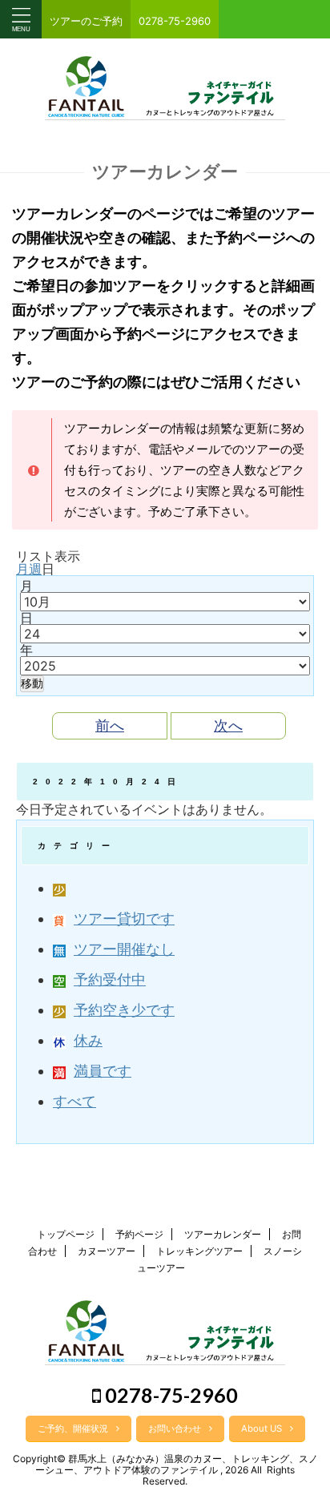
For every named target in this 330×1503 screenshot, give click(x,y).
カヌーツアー (106, 1251)
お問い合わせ (174, 1428)
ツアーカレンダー (222, 1234)
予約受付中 (110, 979)
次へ (228, 725)
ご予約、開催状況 (73, 1428)
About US (261, 1428)
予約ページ (139, 1234)
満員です (102, 1070)
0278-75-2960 (169, 1395)
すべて (74, 1101)
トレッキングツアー (199, 1251)
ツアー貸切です (124, 918)
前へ (109, 725)
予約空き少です (124, 1009)
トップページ (66, 1234)
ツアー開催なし (124, 949)
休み (88, 1040)
